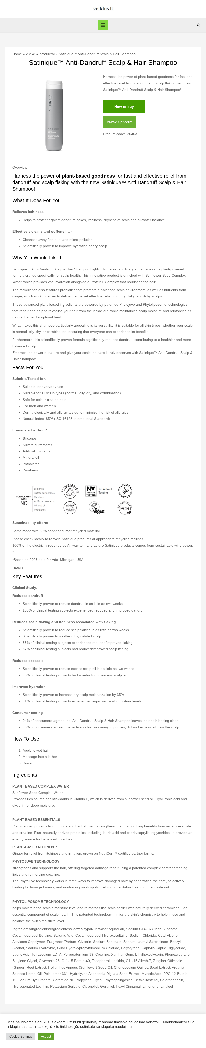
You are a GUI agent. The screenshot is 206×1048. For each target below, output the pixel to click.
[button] (198, 25)
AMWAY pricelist (119, 122)
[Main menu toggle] (103, 25)
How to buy (124, 107)
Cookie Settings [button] (20, 1036)
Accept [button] (46, 1036)
